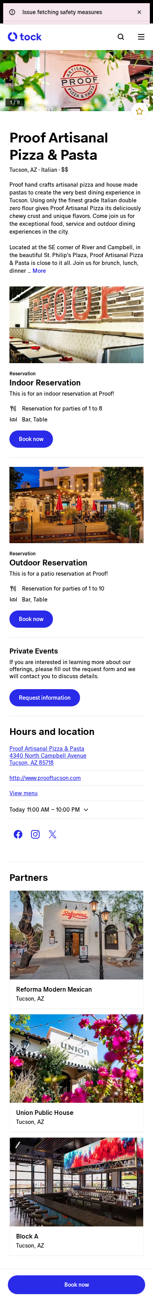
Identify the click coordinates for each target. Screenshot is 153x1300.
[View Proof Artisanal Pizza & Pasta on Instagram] (35, 834)
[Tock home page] (25, 36)
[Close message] (139, 12)
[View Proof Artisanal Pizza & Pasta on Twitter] (52, 834)
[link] (76, 80)
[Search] (120, 36)
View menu (23, 793)
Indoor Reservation (45, 382)
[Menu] (141, 36)
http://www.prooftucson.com (45, 778)
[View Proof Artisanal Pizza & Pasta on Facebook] (18, 834)
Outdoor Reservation (48, 562)
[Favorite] (139, 111)
